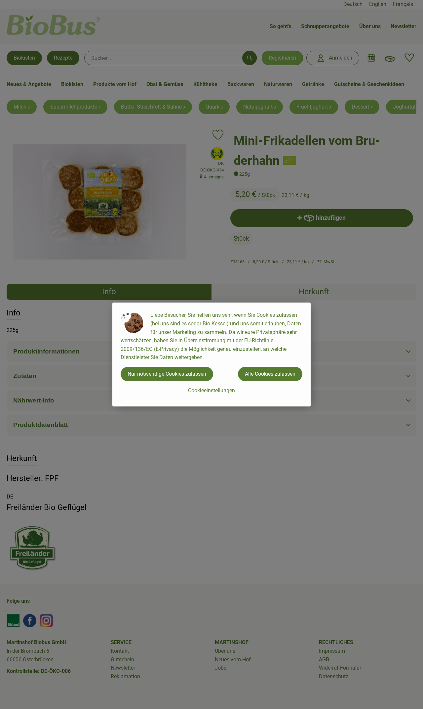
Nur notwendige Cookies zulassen (167, 374)
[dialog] (211, 354)
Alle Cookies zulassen (270, 374)
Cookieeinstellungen (211, 390)
